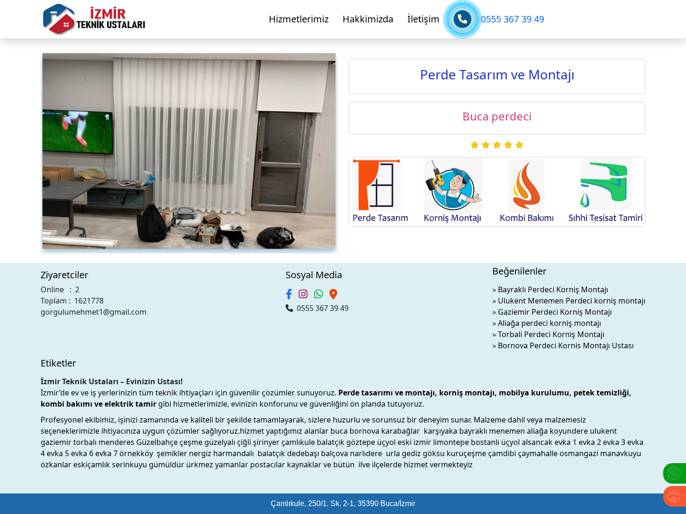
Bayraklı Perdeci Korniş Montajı (553, 289)
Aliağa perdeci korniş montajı (549, 323)
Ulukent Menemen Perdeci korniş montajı (571, 301)
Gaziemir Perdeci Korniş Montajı (555, 312)
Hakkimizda (368, 19)
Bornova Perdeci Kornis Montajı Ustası (566, 345)
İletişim (423, 19)
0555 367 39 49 (512, 19)
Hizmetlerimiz (299, 19)
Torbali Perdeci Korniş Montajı (551, 334)
